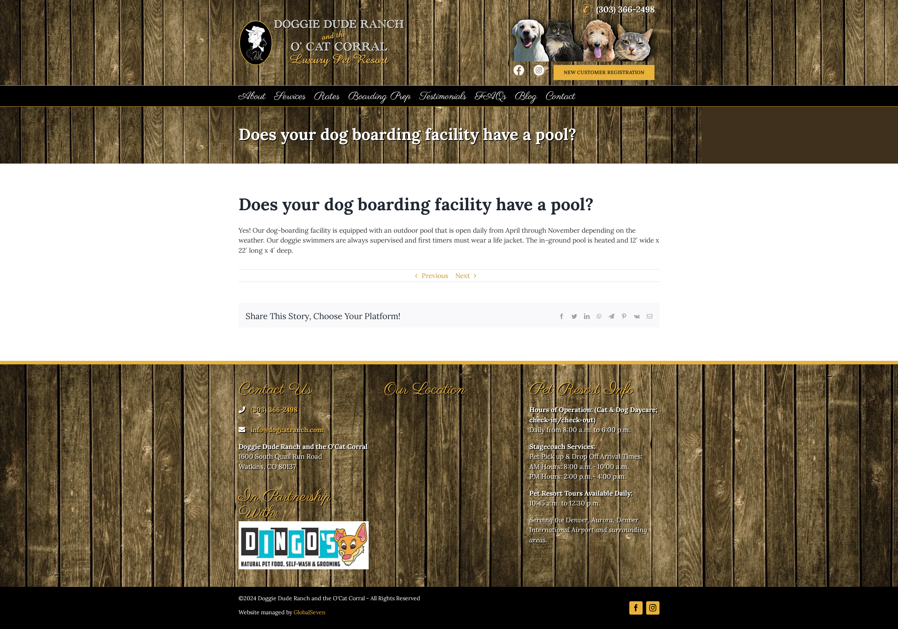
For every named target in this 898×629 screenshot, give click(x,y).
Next (462, 275)
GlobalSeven (310, 612)
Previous (435, 275)
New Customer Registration (604, 72)
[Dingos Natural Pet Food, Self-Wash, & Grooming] (304, 526)
